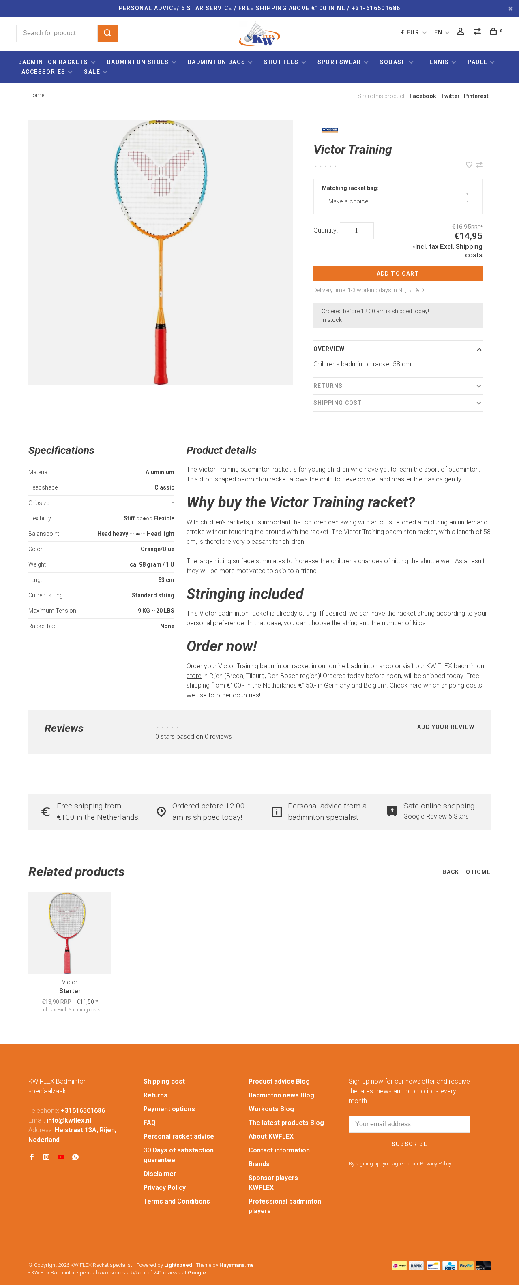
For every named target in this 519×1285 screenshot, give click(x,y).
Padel (477, 62)
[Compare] (478, 32)
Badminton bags (217, 62)
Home (36, 95)
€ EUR (411, 32)
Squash (393, 62)
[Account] (462, 32)
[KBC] (449, 1268)
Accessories (43, 71)
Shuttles (281, 62)
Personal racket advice (179, 1136)
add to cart (398, 273)
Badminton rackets (53, 62)
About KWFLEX (271, 1136)
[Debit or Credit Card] (483, 1268)
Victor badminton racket (233, 613)
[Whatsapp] (75, 1157)
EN (438, 32)
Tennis (437, 62)
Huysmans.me (236, 1265)
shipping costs (461, 685)
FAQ (150, 1123)
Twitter (450, 96)
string (350, 623)
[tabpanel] (160, 252)
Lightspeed (178, 1265)
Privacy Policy (165, 1187)
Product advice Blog (279, 1081)
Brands (259, 1164)
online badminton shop (361, 666)
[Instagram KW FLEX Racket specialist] (46, 1157)
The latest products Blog (286, 1123)
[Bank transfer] (416, 1268)
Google (197, 1273)
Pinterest (476, 96)
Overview (329, 349)
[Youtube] (61, 1157)
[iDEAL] (399, 1268)
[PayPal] (466, 1268)
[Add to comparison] (479, 165)
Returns (328, 386)
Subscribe (410, 1144)
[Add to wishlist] (470, 165)
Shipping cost (337, 403)
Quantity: (325, 230)
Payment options (169, 1109)
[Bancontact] (433, 1268)
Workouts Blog (271, 1109)
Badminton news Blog (281, 1095)
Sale (92, 71)
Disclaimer (160, 1174)
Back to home (466, 872)
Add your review (445, 727)
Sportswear (339, 62)
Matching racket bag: (350, 188)
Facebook (423, 96)
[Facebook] (31, 1157)
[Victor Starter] (69, 933)
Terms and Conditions (177, 1201)
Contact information (279, 1150)
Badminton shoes (138, 62)
